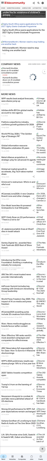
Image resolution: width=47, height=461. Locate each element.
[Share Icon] (34, 103)
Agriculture (26, 8)
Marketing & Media (13, 8)
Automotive (37, 8)
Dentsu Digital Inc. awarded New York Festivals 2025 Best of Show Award (16, 245)
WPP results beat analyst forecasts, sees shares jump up (17, 99)
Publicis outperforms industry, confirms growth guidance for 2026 (17, 123)
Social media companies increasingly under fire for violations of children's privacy (22, 12)
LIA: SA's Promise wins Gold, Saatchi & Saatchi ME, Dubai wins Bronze (18, 435)
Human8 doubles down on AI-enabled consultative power (11, 79)
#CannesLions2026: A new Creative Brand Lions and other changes (17, 194)
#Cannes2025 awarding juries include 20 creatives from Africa (16, 313)
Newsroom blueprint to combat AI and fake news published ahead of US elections (17, 398)
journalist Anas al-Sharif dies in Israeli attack (17, 230)
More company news (34, 64)
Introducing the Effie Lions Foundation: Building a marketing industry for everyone (16, 262)
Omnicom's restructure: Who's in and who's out (18, 183)
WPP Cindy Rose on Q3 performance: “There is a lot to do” (18, 218)
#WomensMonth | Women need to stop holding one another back (20, 49)
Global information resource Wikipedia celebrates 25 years (15, 146)
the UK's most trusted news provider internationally (16, 275)
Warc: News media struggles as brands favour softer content (15, 324)
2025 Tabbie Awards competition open (16, 373)
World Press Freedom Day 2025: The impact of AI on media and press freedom (18, 301)
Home (3, 8)
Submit (44, 64)
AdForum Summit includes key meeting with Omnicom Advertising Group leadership (17, 288)
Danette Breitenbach (7, 317)
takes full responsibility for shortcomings (18, 350)
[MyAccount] (43, 3)
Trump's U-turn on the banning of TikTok (16, 385)
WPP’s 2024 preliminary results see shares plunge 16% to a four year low (18, 362)
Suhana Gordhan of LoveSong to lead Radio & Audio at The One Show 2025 (18, 422)
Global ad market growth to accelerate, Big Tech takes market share (17, 171)
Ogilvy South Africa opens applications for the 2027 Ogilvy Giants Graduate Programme (23, 31)
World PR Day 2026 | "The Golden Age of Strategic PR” (16, 135)
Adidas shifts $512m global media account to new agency (17, 111)
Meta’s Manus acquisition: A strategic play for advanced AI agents (18, 158)
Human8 (5, 75)
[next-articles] (44, 71)
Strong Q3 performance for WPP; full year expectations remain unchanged (18, 410)
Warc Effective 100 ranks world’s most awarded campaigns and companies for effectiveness (16, 337)
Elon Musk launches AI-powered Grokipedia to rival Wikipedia (16, 206)
